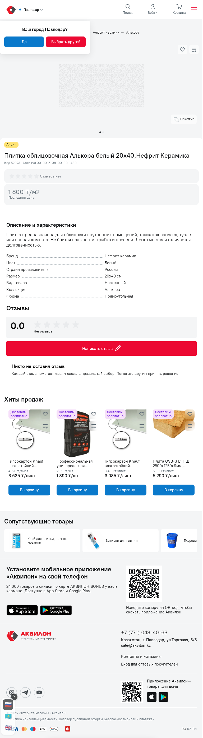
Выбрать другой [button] (66, 41)
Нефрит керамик (106, 32)
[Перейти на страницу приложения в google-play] (56, 611)
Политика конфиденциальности (32, 719)
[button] (182, 49)
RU (184, 729)
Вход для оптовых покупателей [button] (149, 664)
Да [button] (24, 41)
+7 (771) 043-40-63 (144, 633)
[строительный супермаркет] (11, 10)
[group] (24, 176)
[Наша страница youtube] (39, 692)
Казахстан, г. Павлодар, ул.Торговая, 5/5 (159, 640)
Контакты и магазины (141, 656)
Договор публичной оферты (81, 719)
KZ (189, 729)
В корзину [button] (29, 490)
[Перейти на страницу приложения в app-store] (22, 611)
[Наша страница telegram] (25, 692)
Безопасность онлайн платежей (129, 719)
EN (194, 729)
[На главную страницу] (32, 648)
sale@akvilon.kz (136, 645)
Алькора (132, 32)
